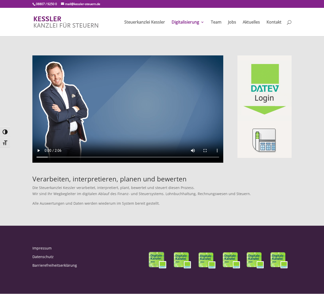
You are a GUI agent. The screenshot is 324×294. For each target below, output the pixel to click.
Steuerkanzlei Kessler (144, 22)
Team (216, 22)
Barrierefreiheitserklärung (54, 265)
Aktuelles (251, 22)
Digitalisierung (185, 22)
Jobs (232, 22)
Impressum (42, 248)
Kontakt (274, 22)
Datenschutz (43, 256)
